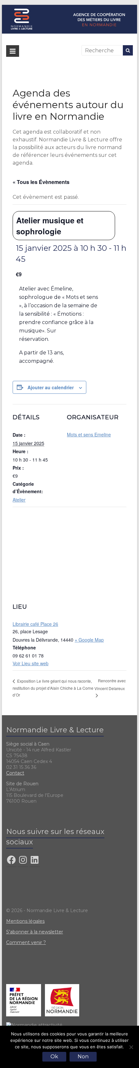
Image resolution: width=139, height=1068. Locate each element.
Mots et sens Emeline (89, 434)
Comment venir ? (26, 942)
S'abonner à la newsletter (34, 932)
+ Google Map (89, 639)
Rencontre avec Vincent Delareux (110, 684)
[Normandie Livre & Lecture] (69, 8)
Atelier (19, 499)
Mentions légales (25, 921)
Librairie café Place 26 (35, 624)
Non (83, 1056)
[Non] (131, 1047)
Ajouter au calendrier (50, 387)
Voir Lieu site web (30, 663)
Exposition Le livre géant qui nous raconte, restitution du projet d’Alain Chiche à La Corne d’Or (53, 688)
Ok (54, 1056)
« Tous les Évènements (41, 182)
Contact (15, 773)
